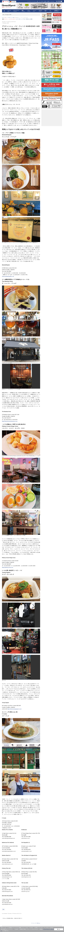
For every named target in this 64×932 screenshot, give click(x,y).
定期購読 (48, 1)
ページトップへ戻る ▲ (35, 923)
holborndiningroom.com (7, 891)
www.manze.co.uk (25, 838)
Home (3, 17)
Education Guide (51, 94)
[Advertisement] (51, 117)
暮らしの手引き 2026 (52, 85)
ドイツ (12, 1)
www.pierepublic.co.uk (26, 851)
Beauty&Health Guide (51, 89)
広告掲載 (45, 1)
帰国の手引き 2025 (52, 80)
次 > (3, 909)
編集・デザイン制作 (40, 1)
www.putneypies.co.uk (7, 876)
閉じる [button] (58, 929)
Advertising (52, 1)
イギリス (5, 1)
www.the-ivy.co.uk (25, 891)
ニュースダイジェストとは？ (31, 1)
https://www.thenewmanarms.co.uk (9, 421)
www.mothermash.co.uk (7, 864)
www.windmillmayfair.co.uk (8, 276)
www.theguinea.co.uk (26, 876)
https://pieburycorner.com (7, 567)
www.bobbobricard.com (7, 904)
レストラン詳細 (5, 878)
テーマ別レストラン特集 (10, 17)
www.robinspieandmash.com (8, 838)
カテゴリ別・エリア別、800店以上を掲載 (18, 19)
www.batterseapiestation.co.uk (9, 851)
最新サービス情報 (50, 22)
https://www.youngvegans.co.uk (14, 709)
